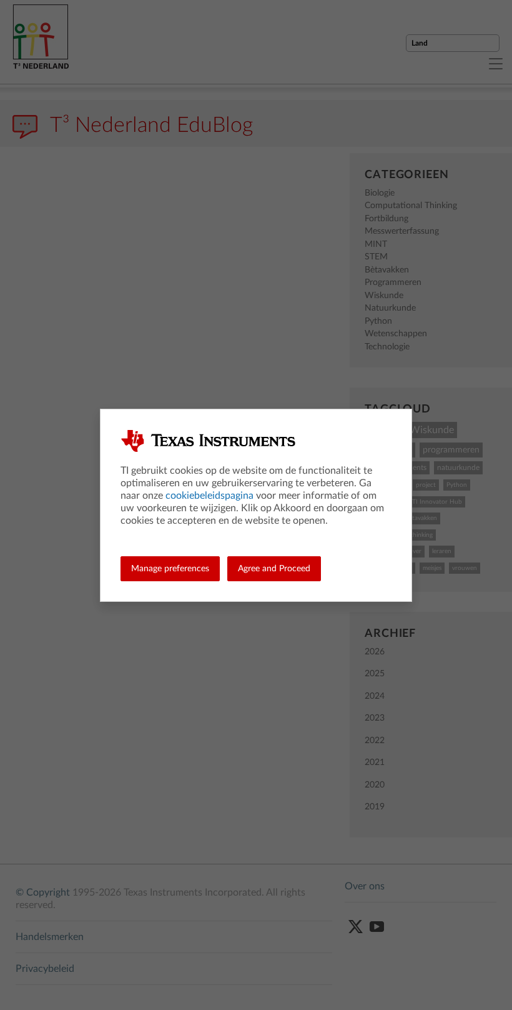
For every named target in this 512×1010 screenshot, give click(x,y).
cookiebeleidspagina (209, 496)
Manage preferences (170, 568)
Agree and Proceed (274, 568)
